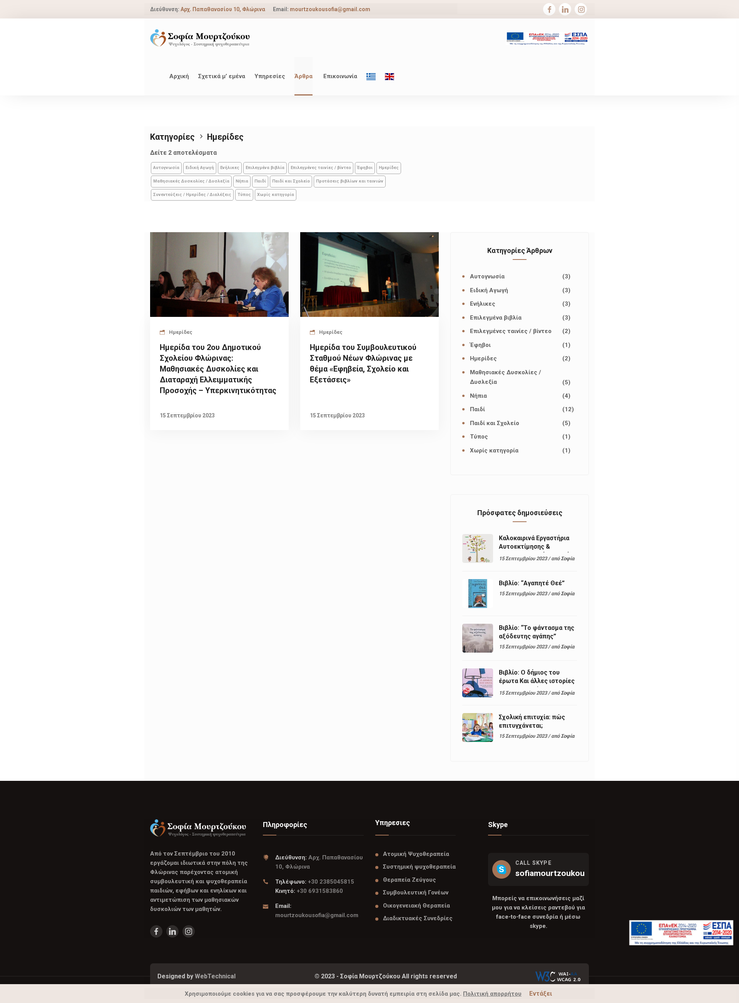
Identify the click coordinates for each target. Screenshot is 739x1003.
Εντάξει (540, 993)
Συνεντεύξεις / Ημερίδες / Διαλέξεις (192, 194)
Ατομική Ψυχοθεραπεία (416, 854)
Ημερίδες (389, 167)
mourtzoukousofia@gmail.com (330, 9)
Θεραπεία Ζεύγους (409, 879)
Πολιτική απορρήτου (492, 993)
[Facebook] (549, 10)
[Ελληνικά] (371, 76)
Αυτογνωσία (166, 167)
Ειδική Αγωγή (200, 167)
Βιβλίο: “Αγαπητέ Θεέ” (532, 583)
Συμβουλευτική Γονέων (415, 892)
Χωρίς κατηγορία (275, 194)
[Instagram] (581, 10)
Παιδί (260, 181)
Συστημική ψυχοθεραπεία (419, 866)
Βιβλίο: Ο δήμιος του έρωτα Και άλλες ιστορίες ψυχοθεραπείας (537, 681)
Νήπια (242, 181)
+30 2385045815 (331, 881)
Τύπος (244, 194)
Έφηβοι (365, 167)
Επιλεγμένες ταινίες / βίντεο (321, 167)
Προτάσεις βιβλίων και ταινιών (349, 181)
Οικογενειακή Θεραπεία (416, 905)
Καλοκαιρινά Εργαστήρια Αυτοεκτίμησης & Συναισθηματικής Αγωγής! (537, 546)
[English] (389, 76)
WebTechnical (215, 976)
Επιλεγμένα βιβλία (265, 167)
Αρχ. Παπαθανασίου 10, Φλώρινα (223, 9)
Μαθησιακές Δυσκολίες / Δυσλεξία (191, 181)
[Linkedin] (565, 10)
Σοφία (567, 558)
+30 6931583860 (320, 890)
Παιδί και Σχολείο (291, 181)
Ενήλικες (229, 167)
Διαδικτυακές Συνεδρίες (418, 918)
